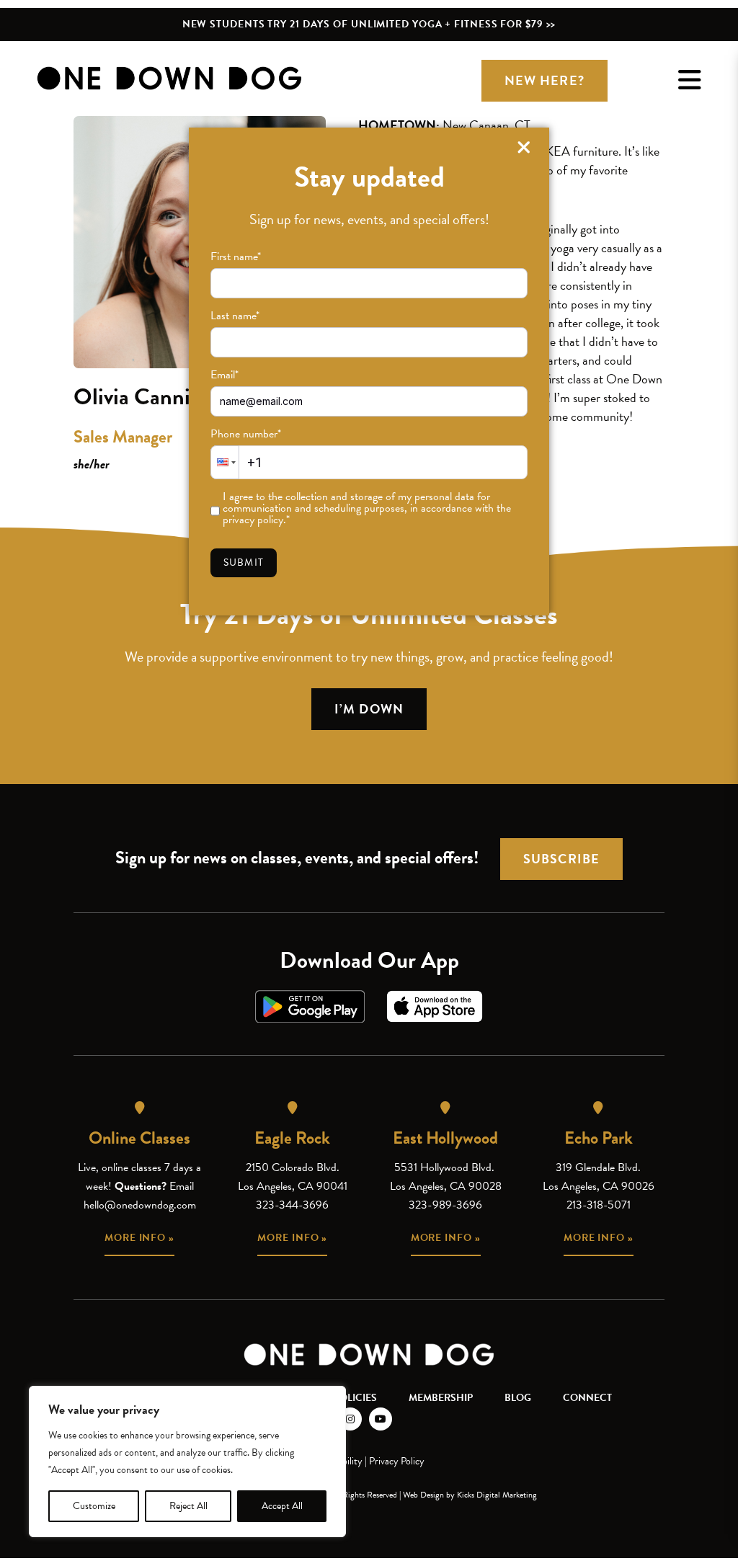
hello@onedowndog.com (140, 1205)
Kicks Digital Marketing (497, 1494)
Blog (517, 1397)
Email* (224, 375)
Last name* (234, 315)
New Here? (544, 80)
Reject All (188, 1505)
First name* (235, 256)
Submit (243, 562)
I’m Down (369, 709)
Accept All (282, 1505)
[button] (225, 462)
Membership (441, 1397)
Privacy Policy (396, 1461)
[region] (187, 1461)
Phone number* (245, 434)
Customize (94, 1505)
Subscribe (561, 858)
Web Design (423, 1494)
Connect (587, 1397)
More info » (139, 1237)
